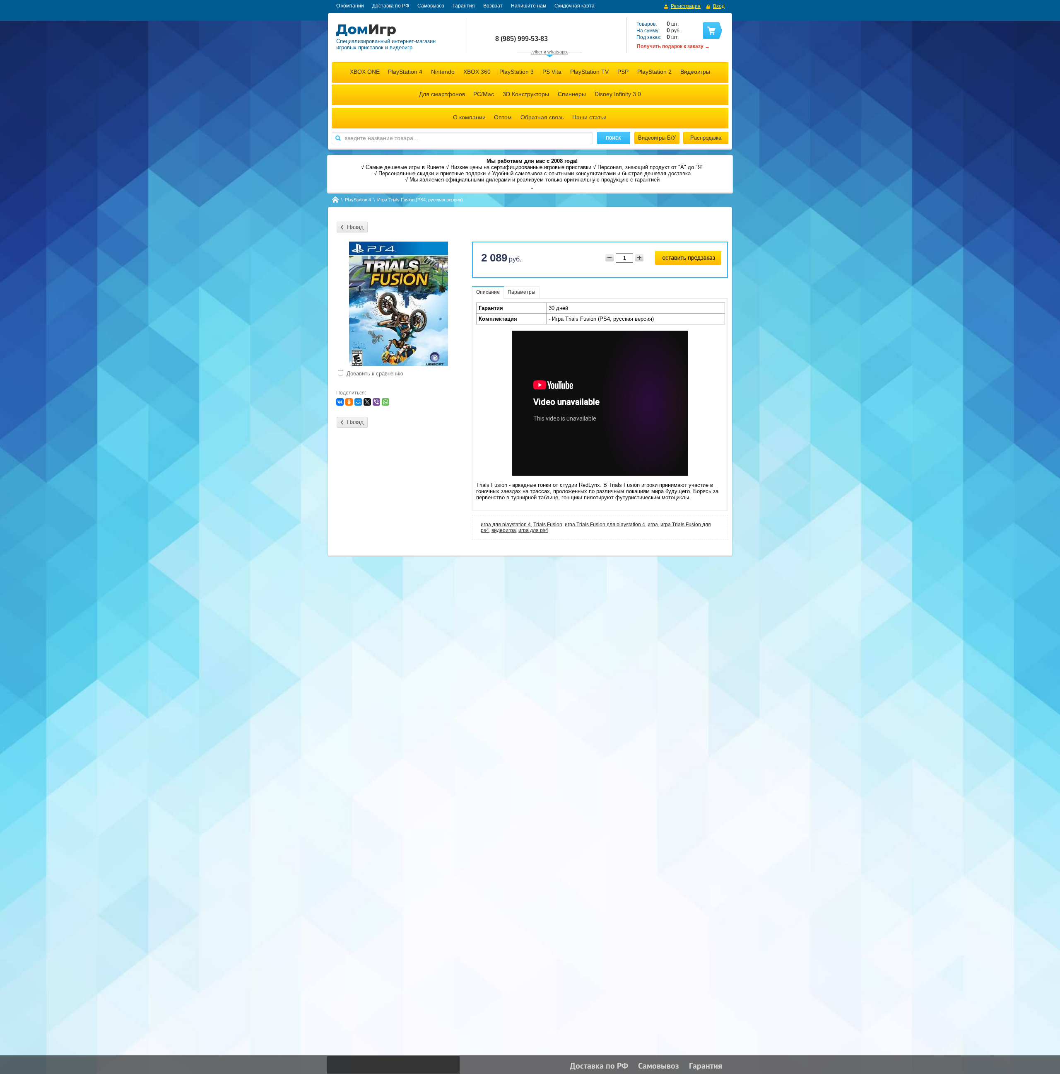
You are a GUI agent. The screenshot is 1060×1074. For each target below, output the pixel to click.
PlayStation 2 (654, 71)
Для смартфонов (442, 94)
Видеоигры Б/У (657, 138)
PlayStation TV (589, 71)
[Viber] (376, 402)
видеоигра (503, 530)
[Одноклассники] (349, 402)
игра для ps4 (533, 530)
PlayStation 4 (405, 71)
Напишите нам (528, 6)
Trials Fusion (547, 524)
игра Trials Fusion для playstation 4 (605, 524)
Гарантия (464, 6)
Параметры (521, 292)
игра (653, 524)
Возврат (493, 6)
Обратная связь (542, 117)
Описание (488, 292)
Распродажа (705, 138)
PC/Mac (483, 94)
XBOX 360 (477, 71)
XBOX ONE (365, 71)
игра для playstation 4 (506, 524)
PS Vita (551, 71)
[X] (367, 402)
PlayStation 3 (516, 71)
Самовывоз (430, 6)
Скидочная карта (574, 6)
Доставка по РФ (390, 6)
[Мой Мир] (358, 402)
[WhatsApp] (385, 402)
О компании (350, 6)
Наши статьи (589, 117)
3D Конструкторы (526, 94)
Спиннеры (572, 94)
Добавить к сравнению (374, 373)
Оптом (503, 117)
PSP (623, 71)
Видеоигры (695, 71)
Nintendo (443, 71)
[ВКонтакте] (340, 402)
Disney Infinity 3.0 (618, 94)
